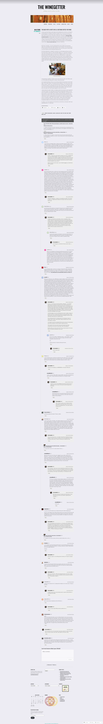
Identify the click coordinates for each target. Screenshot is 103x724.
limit (63, 113)
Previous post (49, 664)
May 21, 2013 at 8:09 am (48, 446)
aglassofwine (46, 508)
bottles (46, 113)
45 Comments (37, 31)
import (61, 113)
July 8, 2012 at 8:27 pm (70, 606)
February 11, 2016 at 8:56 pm (48, 133)
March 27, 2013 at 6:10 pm (69, 466)
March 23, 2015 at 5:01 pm (69, 217)
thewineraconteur (47, 614)
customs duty (58, 113)
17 (33, 701)
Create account (62, 696)
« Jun (31, 705)
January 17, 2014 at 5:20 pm (69, 365)
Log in (61, 697)
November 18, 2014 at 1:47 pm (69, 348)
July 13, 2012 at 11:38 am (69, 554)
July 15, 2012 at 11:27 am (69, 521)
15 (42, 700)
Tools (54, 24)
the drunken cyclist (47, 638)
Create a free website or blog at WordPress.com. (51, 723)
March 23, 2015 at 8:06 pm (70, 232)
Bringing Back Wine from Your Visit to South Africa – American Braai (54, 132)
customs (54, 113)
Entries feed (62, 698)
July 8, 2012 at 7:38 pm (71, 599)
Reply (45, 131)
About (68, 24)
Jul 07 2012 (37, 30)
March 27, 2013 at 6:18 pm (70, 502)
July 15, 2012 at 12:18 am (48, 536)
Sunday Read (63, 24)
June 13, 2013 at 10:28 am (69, 435)
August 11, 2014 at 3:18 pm (70, 277)
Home (72, 24)
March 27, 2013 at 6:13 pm (70, 477)
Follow (33, 717)
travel (67, 113)
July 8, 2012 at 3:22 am (71, 638)
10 (33, 700)
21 (40, 701)
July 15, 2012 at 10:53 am (70, 509)
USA (39, 33)
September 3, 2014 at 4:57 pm (70, 267)
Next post (54, 664)
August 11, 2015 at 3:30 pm (69, 153)
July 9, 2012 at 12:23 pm (70, 581)
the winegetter (51, 7)
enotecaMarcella (49, 373)
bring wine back (49, 113)
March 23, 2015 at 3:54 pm (70, 206)
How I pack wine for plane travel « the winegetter (53, 535)
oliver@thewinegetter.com (34, 674)
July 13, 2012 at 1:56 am (70, 543)
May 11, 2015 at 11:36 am (70, 169)
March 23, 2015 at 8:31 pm (69, 242)
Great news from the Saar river (64, 671)
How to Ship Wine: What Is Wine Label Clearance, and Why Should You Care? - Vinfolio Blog (58, 123)
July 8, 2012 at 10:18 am (70, 614)
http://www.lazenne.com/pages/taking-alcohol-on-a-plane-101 (61, 272)
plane (65, 113)
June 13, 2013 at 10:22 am (70, 419)
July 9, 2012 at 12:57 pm (70, 590)
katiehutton (46, 562)
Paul (45, 267)
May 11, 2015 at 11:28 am (70, 249)
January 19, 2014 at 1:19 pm (70, 391)
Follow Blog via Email (35, 710)
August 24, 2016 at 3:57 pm (48, 125)
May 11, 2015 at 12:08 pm (69, 196)
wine (44, 114)
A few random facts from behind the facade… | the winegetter (55, 445)
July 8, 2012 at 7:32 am (70, 629)
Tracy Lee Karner (47, 412)
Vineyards (50, 24)
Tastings (58, 24)
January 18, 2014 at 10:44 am (70, 373)
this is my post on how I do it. (51, 41)
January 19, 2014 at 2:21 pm (69, 401)
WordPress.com (62, 701)
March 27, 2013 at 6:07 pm (70, 453)
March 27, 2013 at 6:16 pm (69, 492)
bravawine (46, 543)
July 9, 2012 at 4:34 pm (71, 562)
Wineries (45, 24)
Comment (70, 659)
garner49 (45, 277)
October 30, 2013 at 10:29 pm (70, 412)
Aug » (33, 705)
